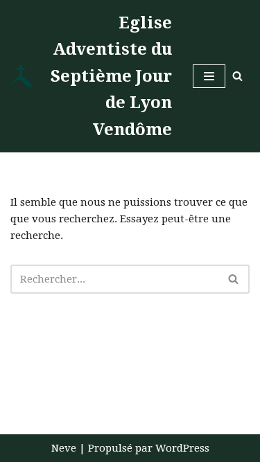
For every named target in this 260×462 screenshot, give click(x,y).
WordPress (182, 448)
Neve (63, 448)
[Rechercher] (237, 76)
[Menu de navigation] (209, 76)
